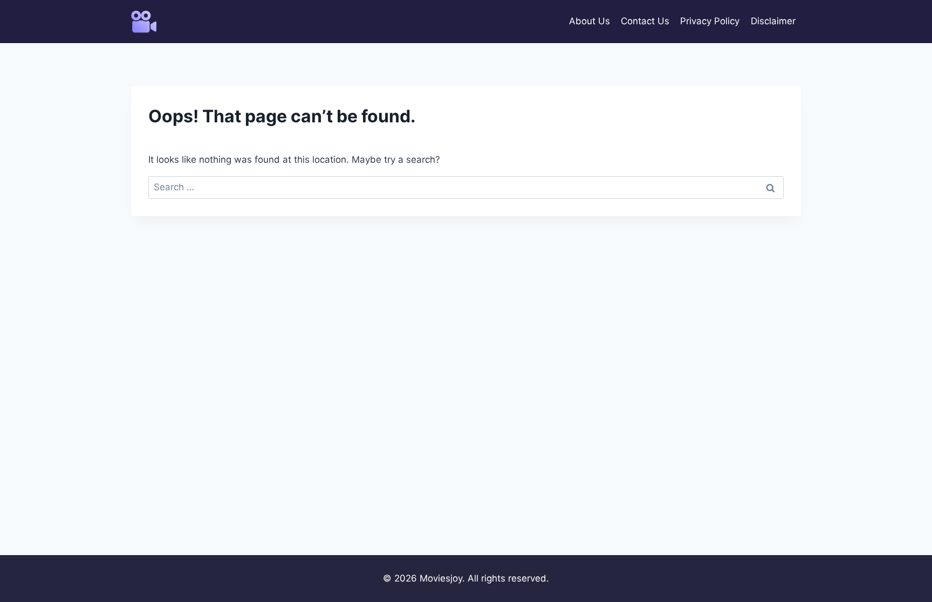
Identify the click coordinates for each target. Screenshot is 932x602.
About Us (589, 21)
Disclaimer (773, 21)
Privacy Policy (709, 21)
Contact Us (645, 21)
